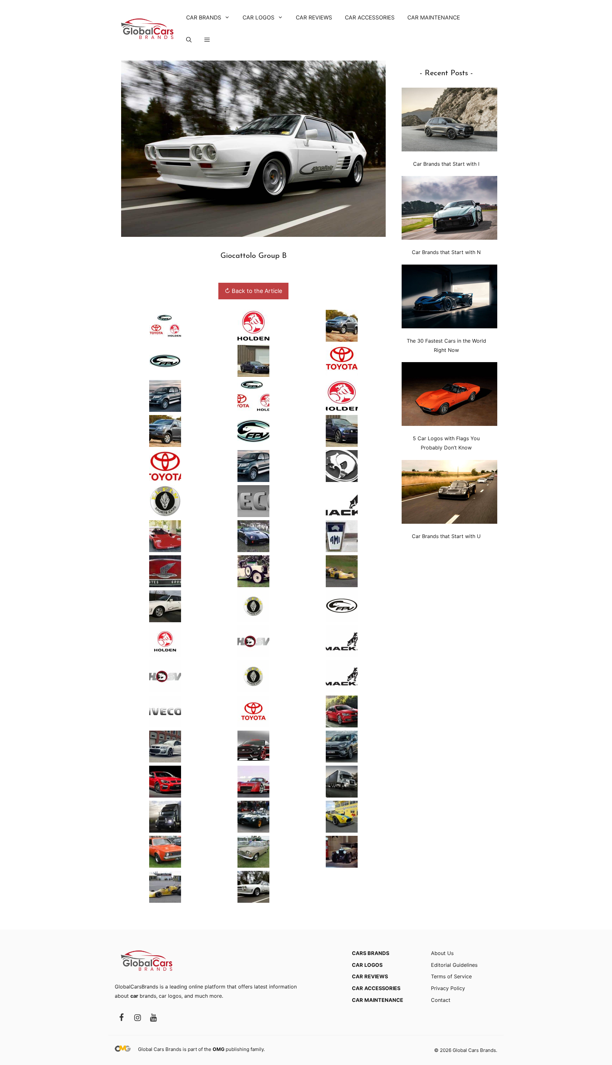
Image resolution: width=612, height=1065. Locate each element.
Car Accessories (370, 17)
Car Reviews (314, 17)
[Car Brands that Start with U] (449, 493)
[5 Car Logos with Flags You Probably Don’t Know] (449, 395)
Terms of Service (451, 976)
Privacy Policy (448, 988)
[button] (189, 40)
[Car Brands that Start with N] (449, 209)
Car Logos (258, 17)
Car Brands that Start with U (446, 536)
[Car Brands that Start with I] (449, 121)
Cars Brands (370, 953)
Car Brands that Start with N (446, 252)
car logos (170, 996)
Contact (440, 1000)
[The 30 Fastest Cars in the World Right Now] (449, 298)
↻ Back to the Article (253, 291)
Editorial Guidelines (454, 965)
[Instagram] (137, 1018)
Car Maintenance (433, 17)
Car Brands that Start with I (446, 164)
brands (143, 996)
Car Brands (203, 17)
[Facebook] (121, 1018)
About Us (442, 953)
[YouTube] (153, 1018)
